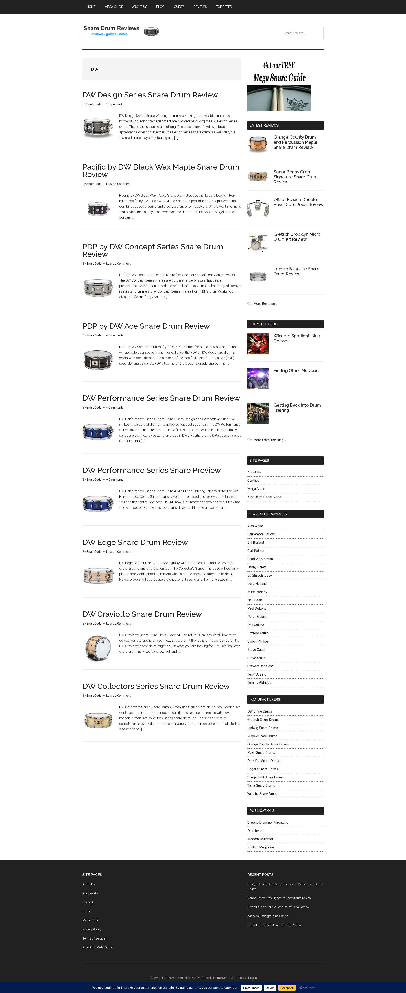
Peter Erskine (257, 617)
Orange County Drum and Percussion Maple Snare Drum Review (295, 142)
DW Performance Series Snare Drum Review (161, 398)
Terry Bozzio (256, 674)
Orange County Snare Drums (268, 744)
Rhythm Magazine (260, 847)
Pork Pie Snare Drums (263, 761)
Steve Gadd (256, 650)
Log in (252, 977)
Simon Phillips (258, 641)
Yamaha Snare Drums (262, 794)
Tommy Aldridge (259, 683)
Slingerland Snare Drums (265, 777)
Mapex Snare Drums (262, 736)
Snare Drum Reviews (122, 31)
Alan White (255, 526)
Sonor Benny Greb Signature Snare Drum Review (295, 177)
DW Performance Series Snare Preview (151, 470)
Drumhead (254, 831)
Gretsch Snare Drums (263, 720)
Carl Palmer (256, 551)
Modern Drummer (260, 839)
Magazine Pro (186, 977)
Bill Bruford (255, 542)
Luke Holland (257, 584)
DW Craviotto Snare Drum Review (142, 614)
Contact (253, 481)
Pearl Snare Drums (261, 753)
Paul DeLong (256, 608)
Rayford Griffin (257, 633)
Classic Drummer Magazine (267, 823)
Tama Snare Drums (261, 786)
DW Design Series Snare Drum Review (150, 94)
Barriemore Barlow (261, 534)
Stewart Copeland (260, 666)
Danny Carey (256, 567)
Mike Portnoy (257, 592)
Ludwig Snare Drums (262, 728)
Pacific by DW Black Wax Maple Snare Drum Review (161, 170)
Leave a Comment (118, 184)
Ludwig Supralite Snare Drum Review (297, 271)
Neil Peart (254, 600)
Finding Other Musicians (297, 370)
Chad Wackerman (260, 559)
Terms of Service (93, 938)
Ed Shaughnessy (259, 575)
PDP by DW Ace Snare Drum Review (146, 325)
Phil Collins (255, 625)
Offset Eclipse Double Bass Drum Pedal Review (298, 202)
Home (86, 911)
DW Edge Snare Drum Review (135, 542)
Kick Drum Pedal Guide (264, 497)
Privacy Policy (91, 929)
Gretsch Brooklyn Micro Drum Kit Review (297, 237)
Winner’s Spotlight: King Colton (267, 916)
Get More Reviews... (262, 304)
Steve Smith (256, 658)
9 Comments (114, 479)
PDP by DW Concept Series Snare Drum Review (152, 250)
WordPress (238, 977)
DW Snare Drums (260, 711)
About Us (254, 472)
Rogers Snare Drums (262, 769)
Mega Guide (256, 489)
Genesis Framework (214, 977)
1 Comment (114, 104)
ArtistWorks (90, 893)
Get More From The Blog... (266, 440)
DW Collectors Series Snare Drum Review (156, 686)
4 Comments (114, 335)
